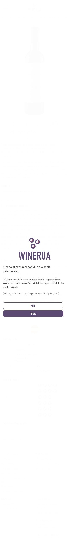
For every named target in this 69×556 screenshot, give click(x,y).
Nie (33, 305)
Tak (33, 313)
